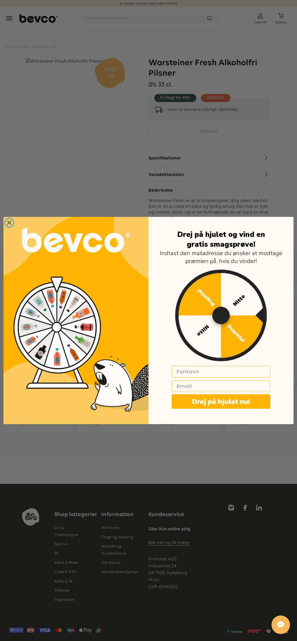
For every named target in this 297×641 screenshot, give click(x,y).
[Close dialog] (9, 222)
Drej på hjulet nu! (221, 401)
